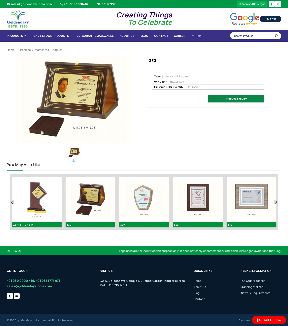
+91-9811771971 (106, 4)
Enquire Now (272, 320)
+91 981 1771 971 (48, 280)
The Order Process (252, 281)
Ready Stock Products (50, 36)
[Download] (73, 160)
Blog (144, 36)
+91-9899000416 (76, 4)
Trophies (25, 50)
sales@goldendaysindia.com (31, 4)
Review (269, 19)
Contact (161, 36)
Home (10, 50)
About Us (127, 36)
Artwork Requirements (255, 293)
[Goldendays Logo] (18, 18)
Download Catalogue (253, 4)
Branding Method (252, 287)
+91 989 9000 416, (21, 280)
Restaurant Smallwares (94, 36)
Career (179, 36)
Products (15, 36)
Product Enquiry (236, 98)
